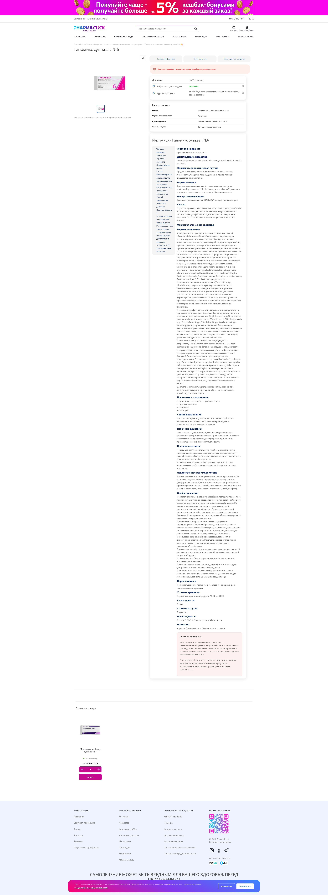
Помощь (168, 822)
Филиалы (78, 841)
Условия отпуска (163, 232)
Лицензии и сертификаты (86, 847)
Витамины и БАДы (128, 829)
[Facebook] (219, 850)
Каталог (77, 829)
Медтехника (125, 853)
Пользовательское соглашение (179, 847)
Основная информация (166, 59)
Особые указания (164, 216)
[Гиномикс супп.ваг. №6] (109, 83)
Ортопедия (124, 847)
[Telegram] (226, 850)
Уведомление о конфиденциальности (91, 888)
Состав (159, 171)
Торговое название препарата (161, 152)
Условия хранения (164, 226)
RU (250, 19)
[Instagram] (211, 850)
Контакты (78, 835)
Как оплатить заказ (173, 841)
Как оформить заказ (174, 835)
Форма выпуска (163, 223)
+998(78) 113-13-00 (236, 19)
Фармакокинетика (164, 187)
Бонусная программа (84, 822)
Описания (160, 251)
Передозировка (163, 219)
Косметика (124, 816)
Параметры (226, 886)
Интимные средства (129, 835)
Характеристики (200, 59)
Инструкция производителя (234, 59)
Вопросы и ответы (173, 829)
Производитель (163, 235)
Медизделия (125, 841)
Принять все (245, 886)
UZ (253, 19)
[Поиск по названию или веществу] (195, 29)
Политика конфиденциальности (180, 853)
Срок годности (162, 229)
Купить (90, 777)
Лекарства (124, 822)
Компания (79, 816)
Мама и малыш (126, 859)
